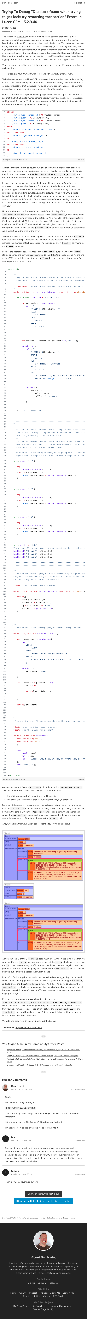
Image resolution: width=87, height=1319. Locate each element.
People (26, 1296)
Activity (22, 1292)
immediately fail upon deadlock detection (22, 196)
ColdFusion (28, 31)
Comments (44, 31)
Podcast (33, 1292)
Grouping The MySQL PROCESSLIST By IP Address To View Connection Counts (39, 1065)
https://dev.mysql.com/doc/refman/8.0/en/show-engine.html (33, 1122)
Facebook (53, 1282)
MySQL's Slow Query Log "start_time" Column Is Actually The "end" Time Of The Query (42, 1055)
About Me (55, 1292)
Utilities (36, 1296)
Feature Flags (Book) (43, 1309)
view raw (81, 160)
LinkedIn (42, 1282)
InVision (46, 1296)
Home (13, 1292)
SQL (35, 31)
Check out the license (45, 1021)
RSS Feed (58, 1296)
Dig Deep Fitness (40, 1306)
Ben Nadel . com (10, 2)
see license (69, 1218)
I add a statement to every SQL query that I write (43, 221)
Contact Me (68, 1292)
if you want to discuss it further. (43, 1201)
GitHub (24, 160)
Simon (15, 1171)
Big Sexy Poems (21, 1306)
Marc (14, 1137)
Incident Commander (61, 1306)
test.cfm (6, 779)
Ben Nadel (10, 27)
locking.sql (7, 160)
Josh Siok (21, 36)
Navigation (79, 2)
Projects (44, 1292)
